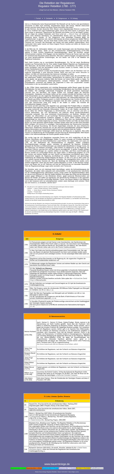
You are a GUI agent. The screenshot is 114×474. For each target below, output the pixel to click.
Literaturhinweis (36, 416)
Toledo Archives (36, 420)
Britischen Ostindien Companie (67, 375)
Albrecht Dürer (73, 34)
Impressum (99, 468)
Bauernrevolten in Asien (18, 468)
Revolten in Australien (83, 468)
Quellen (93, 468)
